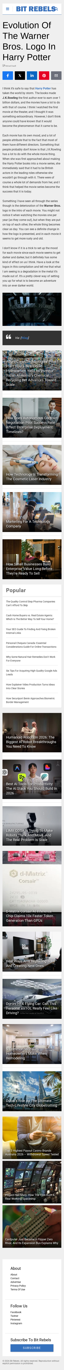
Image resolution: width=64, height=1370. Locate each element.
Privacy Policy (18, 1285)
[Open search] (58, 7)
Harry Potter (43, 88)
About (13, 1274)
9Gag (24, 338)
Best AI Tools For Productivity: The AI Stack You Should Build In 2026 (31, 788)
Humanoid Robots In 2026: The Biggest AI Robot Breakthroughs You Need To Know (31, 742)
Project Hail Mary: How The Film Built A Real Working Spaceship (29, 1197)
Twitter (14, 1315)
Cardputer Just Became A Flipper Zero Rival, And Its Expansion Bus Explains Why (31, 1241)
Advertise (15, 1282)
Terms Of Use (17, 1289)
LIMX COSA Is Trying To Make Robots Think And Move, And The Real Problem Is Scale (29, 835)
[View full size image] (31, 309)
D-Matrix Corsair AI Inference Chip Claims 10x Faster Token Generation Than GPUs (29, 916)
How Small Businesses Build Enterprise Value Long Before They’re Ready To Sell (29, 568)
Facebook (15, 1312)
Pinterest (15, 1319)
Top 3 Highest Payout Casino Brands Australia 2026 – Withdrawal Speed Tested (32, 1152)
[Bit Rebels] (34, 11)
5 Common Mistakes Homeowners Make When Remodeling (26, 1053)
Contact (14, 1278)
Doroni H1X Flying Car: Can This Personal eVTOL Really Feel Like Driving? (31, 1008)
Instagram (16, 1323)
